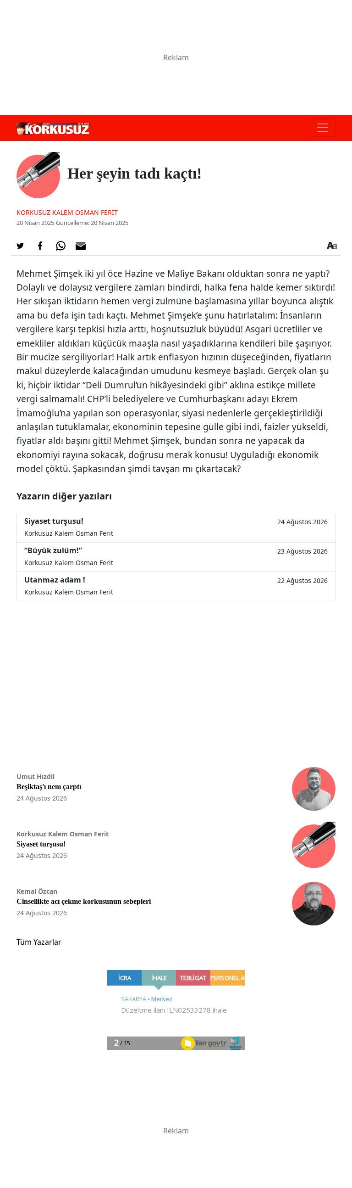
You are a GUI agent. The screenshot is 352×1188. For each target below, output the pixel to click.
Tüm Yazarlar (38, 942)
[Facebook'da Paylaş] (40, 246)
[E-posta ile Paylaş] (81, 246)
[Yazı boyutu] (332, 246)
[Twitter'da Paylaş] (20, 246)
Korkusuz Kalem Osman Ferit (67, 212)
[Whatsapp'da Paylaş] (60, 246)
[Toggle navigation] (323, 127)
